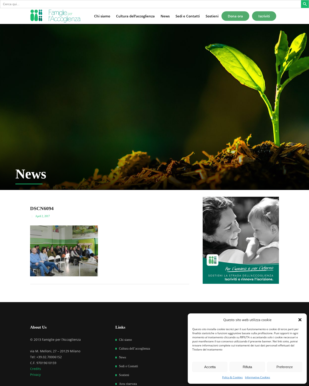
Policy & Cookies (232, 377)
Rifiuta (247, 367)
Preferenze (284, 367)
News (122, 357)
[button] (300, 319)
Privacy (35, 374)
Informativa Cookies (257, 377)
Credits (35, 369)
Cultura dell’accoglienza (134, 348)
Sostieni (124, 375)
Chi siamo (125, 339)
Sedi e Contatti (128, 366)
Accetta (210, 367)
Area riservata (128, 384)
